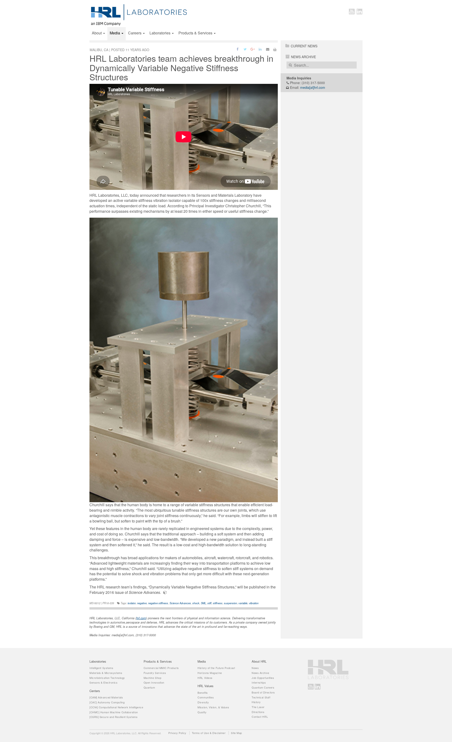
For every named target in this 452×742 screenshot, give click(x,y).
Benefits (203, 692)
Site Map (236, 733)
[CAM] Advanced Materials (106, 697)
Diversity (203, 702)
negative (142, 603)
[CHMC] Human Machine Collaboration (113, 712)
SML (203, 603)
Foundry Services (155, 673)
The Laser (258, 707)
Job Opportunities (263, 678)
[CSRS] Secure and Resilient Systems (113, 717)
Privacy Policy (177, 733)
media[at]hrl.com (312, 87)
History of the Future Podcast (216, 668)
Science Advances (180, 603)
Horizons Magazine (210, 673)
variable (242, 603)
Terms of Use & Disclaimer (209, 733)
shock (195, 603)
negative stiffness (158, 603)
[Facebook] (238, 48)
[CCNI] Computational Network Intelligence (116, 707)
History (256, 702)
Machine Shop (152, 678)
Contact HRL (260, 716)
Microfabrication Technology (107, 678)
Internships (259, 682)
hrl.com (141, 618)
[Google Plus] (253, 48)
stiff (209, 603)
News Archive (303, 56)
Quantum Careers (263, 687)
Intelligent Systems (101, 668)
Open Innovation (154, 682)
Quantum (149, 687)
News (255, 668)
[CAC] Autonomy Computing (107, 702)
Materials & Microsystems (105, 673)
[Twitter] (245, 48)
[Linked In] (260, 48)
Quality (202, 712)
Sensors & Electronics (103, 682)
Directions (258, 712)
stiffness (217, 603)
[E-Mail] (267, 48)
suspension (230, 603)
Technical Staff (261, 697)
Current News (304, 46)
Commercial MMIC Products (161, 668)
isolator (132, 603)
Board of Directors (263, 692)
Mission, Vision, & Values (213, 707)
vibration (253, 603)
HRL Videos (205, 678)
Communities (206, 697)
